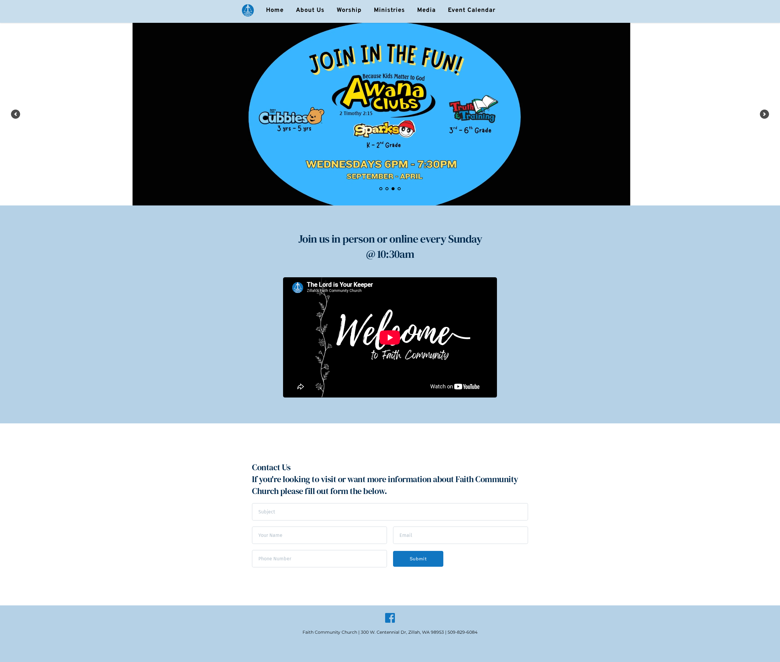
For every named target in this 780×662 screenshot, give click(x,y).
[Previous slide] (15, 114)
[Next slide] (764, 114)
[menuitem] (274, 10)
